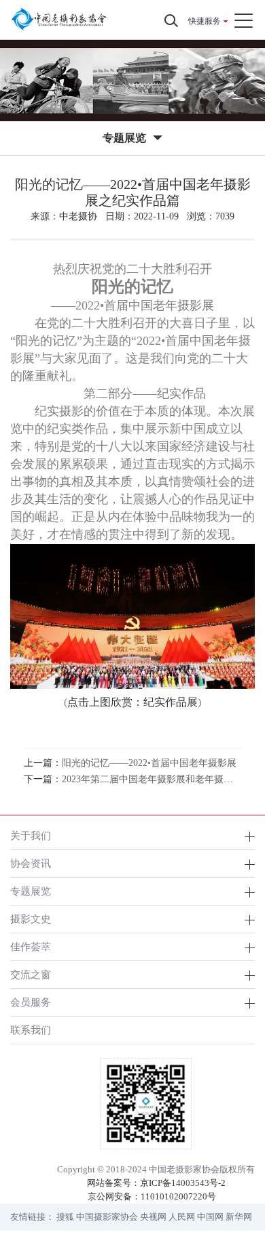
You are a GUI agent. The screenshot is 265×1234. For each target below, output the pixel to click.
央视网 (153, 1217)
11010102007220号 (178, 1196)
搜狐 (65, 1217)
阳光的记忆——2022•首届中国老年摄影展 (149, 763)
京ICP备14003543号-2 (183, 1183)
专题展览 (30, 891)
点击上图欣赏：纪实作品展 (132, 702)
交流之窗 (30, 974)
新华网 (239, 1217)
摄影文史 (30, 918)
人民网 (182, 1217)
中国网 (210, 1217)
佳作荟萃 (30, 946)
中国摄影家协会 (107, 1217)
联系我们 (30, 1030)
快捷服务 (204, 21)
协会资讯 (30, 863)
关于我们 (30, 835)
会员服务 (30, 1002)
